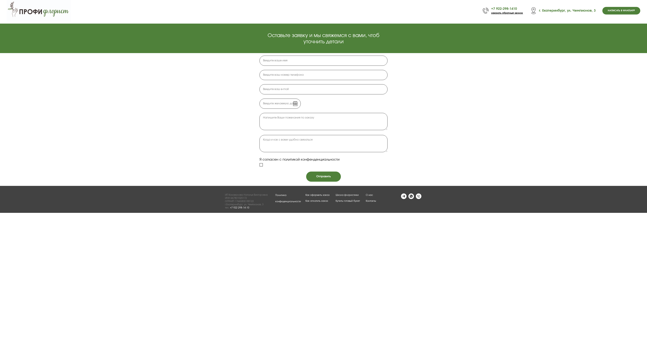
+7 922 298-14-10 (239, 208)
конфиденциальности (288, 201)
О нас (369, 195)
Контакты (371, 201)
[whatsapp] (411, 198)
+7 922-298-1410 (504, 8)
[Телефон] (418, 198)
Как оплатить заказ (316, 201)
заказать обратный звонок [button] (507, 13)
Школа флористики (347, 195)
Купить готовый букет (348, 201)
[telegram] (404, 198)
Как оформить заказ (317, 195)
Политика (280, 195)
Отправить (323, 176)
